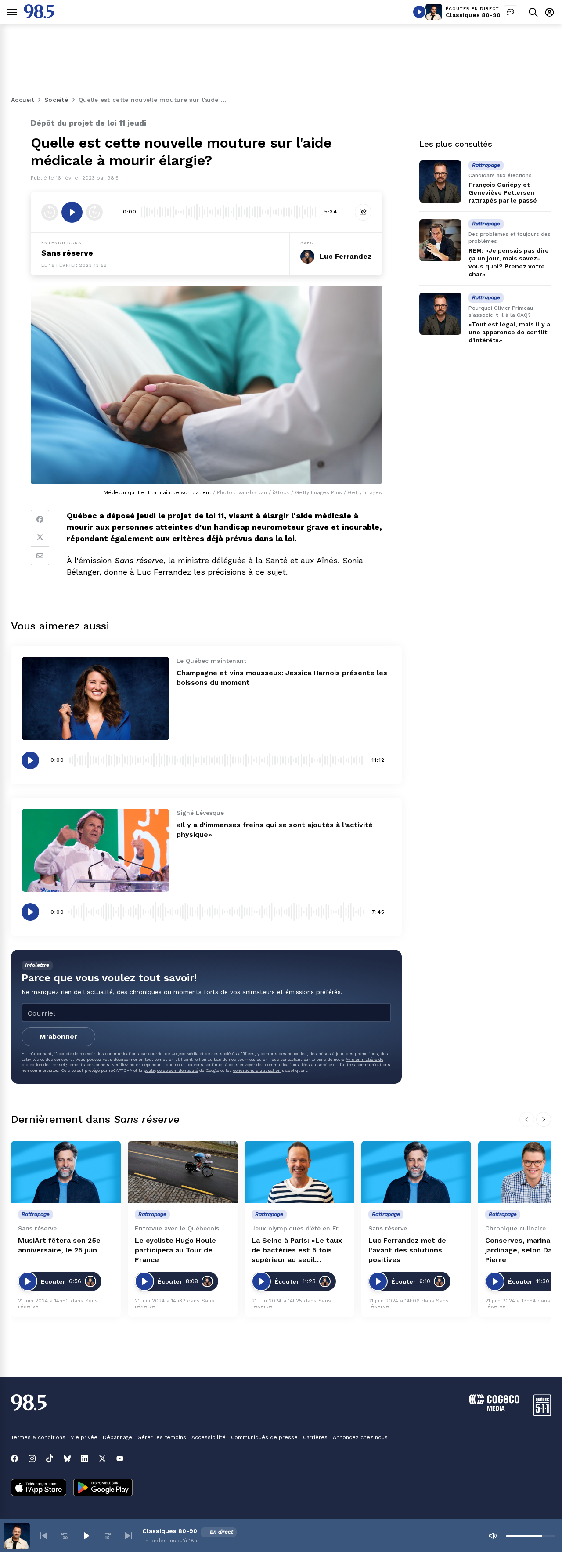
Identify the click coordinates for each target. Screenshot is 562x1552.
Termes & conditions (38, 1437)
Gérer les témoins (161, 1437)
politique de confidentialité (171, 1070)
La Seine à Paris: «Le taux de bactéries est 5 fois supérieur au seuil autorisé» (297, 1250)
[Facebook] (40, 519)
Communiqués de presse (264, 1437)
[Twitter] (40, 537)
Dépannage (117, 1437)
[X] (102, 1458)
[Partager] (363, 212)
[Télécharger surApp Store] (38, 1488)
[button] (44, 1536)
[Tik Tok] (49, 1458)
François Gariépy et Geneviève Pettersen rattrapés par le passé (502, 192)
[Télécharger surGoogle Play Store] (103, 1488)
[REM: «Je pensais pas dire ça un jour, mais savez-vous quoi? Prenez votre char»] (440, 240)
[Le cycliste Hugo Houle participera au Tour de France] (183, 1172)
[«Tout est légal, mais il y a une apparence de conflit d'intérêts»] (440, 314)
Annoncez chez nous (360, 1437)
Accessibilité (208, 1437)
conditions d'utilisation (257, 1070)
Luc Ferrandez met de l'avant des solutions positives (407, 1250)
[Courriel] (40, 556)
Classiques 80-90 (473, 14)
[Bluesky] (67, 1458)
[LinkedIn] (84, 1458)
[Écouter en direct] (419, 12)
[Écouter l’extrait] (72, 212)
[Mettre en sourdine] (492, 1536)
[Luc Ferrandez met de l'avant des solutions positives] (416, 1172)
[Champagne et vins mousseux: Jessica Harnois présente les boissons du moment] (95, 698)
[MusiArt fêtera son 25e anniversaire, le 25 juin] (66, 1172)
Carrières (315, 1437)
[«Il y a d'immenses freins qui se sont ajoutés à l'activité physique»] (95, 850)
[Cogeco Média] (494, 1408)
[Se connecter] (549, 12)
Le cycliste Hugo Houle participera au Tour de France (175, 1250)
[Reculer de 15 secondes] (49, 212)
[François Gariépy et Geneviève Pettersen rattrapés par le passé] (440, 181)
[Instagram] (32, 1458)
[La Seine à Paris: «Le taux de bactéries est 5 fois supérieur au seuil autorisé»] (299, 1172)
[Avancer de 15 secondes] (94, 212)
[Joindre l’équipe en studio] (510, 11)
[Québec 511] (542, 1414)
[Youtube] (119, 1458)
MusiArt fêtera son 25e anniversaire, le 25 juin (59, 1245)
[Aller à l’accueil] (39, 16)
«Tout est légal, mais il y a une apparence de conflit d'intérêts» (509, 332)
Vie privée (84, 1437)
